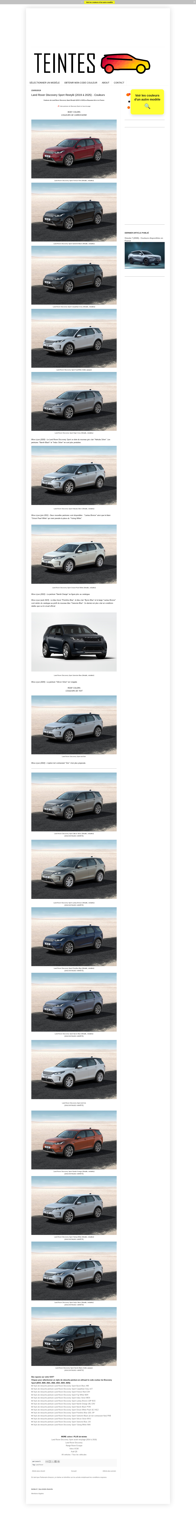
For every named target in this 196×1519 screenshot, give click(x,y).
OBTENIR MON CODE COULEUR (80, 83)
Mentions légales (37, 1494)
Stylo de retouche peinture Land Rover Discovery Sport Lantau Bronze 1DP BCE (64, 1401)
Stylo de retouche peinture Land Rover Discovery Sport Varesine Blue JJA (62, 1422)
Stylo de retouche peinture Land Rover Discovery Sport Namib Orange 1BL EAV (64, 1404)
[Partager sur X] (52, 1461)
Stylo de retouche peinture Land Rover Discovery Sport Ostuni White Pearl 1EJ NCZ (66, 1410)
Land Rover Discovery (74, 1443)
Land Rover (39, 1464)
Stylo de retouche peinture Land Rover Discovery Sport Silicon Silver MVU (62, 1419)
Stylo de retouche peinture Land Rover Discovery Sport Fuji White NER (60, 1395)
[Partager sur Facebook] (55, 1461)
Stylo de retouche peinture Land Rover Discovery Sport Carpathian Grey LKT (63, 1389)
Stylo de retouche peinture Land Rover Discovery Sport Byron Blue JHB (61, 1386)
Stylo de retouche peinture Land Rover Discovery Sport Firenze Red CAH (61, 1392)
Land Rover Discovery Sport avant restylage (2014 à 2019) (74, 1440)
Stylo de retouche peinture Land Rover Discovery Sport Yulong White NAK (62, 1425)
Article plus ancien (109, 1471)
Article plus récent (38, 1471)
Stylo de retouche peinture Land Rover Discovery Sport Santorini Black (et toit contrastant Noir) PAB (72, 1416)
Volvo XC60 (74, 1449)
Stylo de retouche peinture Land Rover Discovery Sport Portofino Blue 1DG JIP (64, 1413)
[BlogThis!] (49, 1461)
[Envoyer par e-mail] (46, 1461)
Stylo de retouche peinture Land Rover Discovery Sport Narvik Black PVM (62, 1407)
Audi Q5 (74, 1452)
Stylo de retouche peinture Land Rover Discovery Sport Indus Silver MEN (61, 1398)
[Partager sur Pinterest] (58, 1461)
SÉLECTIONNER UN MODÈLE (44, 83)
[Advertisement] (98, 28)
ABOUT (105, 83)
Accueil (74, 1471)
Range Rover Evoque (74, 1446)
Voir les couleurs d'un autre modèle (99, 2)
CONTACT (119, 83)
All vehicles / (74, 1455)
